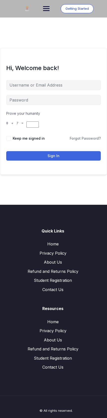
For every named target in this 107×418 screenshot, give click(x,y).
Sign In (53, 156)
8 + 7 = (16, 123)
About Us (53, 262)
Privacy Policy (53, 253)
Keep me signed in (29, 138)
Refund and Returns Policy (53, 271)
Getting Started (77, 8)
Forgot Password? (85, 138)
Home (53, 243)
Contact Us (52, 289)
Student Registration (53, 280)
